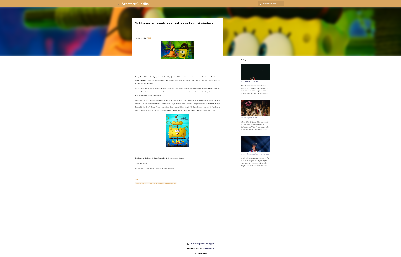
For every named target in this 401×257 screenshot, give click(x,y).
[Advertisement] (177, 221)
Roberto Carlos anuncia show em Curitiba (255, 154)
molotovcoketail (208, 248)
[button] (136, 30)
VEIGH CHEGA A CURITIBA (250, 82)
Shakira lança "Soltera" (249, 118)
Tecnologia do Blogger (201, 243)
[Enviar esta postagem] (136, 180)
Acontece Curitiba (135, 4)
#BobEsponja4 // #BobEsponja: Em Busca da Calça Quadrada (156, 183)
